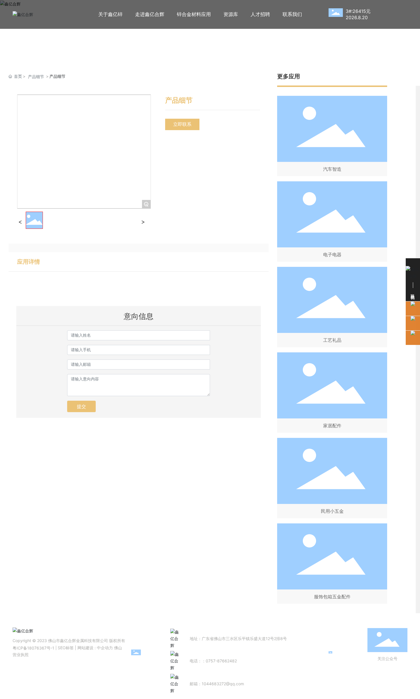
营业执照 (21, 654)
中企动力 (105, 647)
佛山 (118, 647)
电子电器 (332, 254)
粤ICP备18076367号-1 (33, 648)
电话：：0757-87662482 (213, 660)
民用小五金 (332, 511)
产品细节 (36, 76)
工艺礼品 (332, 340)
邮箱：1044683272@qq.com (217, 683)
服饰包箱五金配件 (332, 596)
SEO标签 (66, 647)
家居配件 (332, 425)
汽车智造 (332, 169)
